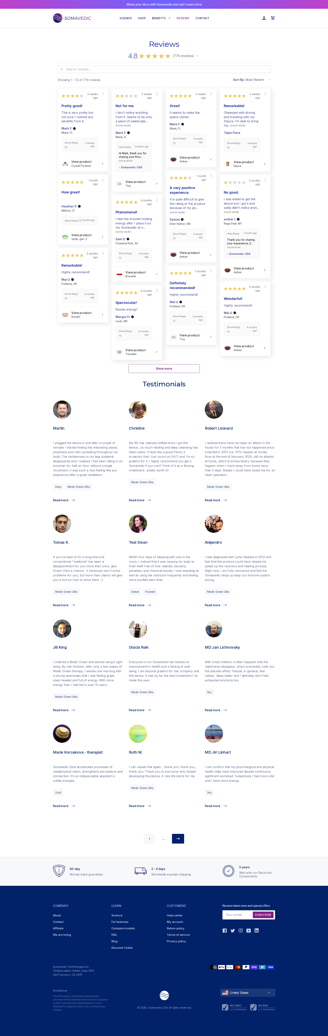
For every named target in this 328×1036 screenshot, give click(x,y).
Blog (114, 941)
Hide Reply (125, 147)
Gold (58, 792)
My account (175, 922)
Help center (174, 915)
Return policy (175, 928)
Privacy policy (176, 941)
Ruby (58, 486)
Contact (58, 922)
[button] (197, 56)
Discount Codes (122, 947)
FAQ (114, 935)
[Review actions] (103, 93)
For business (119, 922)
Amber (135, 591)
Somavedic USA (158, 1007)
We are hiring (62, 935)
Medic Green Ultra (79, 486)
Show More (123, 125)
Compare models (123, 928)
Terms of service (178, 935)
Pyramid (150, 591)
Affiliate (58, 928)
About (57, 915)
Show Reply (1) (73, 220)
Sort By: (238, 79)
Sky (209, 692)
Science (116, 915)
